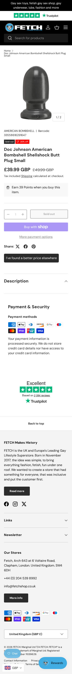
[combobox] (36, 38)
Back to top (36, 423)
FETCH (17, 647)
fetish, (37, 465)
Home (7, 51)
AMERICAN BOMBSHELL (19, 131)
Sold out (49, 214)
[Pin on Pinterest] (34, 247)
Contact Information (15, 660)
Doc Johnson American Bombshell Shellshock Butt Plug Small (35, 54)
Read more (17, 491)
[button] (56, 27)
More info (16, 598)
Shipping (26, 176)
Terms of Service (34, 664)
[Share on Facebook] (26, 247)
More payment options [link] (36, 237)
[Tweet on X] (18, 247)
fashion (25, 465)
